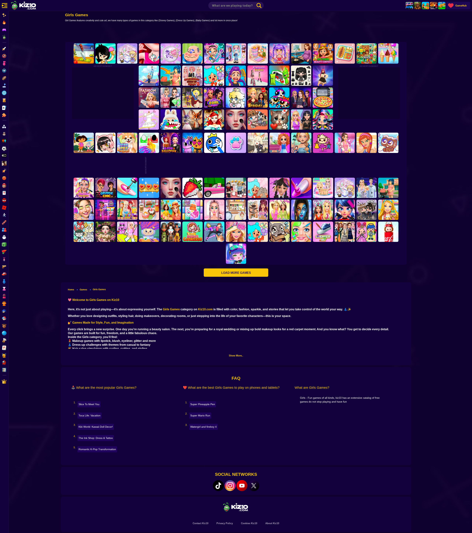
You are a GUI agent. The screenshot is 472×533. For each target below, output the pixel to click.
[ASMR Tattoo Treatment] (301, 143)
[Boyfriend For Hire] (301, 97)
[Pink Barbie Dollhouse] (214, 188)
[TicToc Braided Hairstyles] (214, 210)
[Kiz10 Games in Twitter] (253, 485)
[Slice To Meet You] (84, 53)
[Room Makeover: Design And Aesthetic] (258, 53)
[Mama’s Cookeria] (192, 232)
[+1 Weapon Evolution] (441, 5)
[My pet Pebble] (279, 232)
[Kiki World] (345, 188)
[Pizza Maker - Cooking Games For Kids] (323, 97)
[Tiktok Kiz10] (218, 485)
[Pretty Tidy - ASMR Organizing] (345, 53)
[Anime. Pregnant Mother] (388, 188)
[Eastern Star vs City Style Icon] (105, 232)
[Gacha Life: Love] (366, 210)
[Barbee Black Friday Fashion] (257, 97)
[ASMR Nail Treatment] (258, 210)
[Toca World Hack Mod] (258, 188)
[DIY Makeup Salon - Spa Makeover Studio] (301, 232)
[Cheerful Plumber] (236, 97)
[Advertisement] (236, 32)
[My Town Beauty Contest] (323, 53)
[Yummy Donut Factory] (149, 210)
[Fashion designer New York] (366, 143)
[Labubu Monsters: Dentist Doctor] (170, 119)
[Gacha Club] (236, 254)
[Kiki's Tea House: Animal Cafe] (258, 143)
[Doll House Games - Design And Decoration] (279, 143)
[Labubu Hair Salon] (149, 232)
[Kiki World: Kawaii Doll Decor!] (127, 53)
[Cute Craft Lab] (171, 53)
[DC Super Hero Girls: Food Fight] (192, 97)
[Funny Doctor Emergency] (192, 53)
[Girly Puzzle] (192, 210)
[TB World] (258, 232)
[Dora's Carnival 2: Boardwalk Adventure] (84, 143)
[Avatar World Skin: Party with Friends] (214, 53)
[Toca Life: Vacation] (105, 53)
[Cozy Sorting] (149, 188)
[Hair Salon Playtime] (236, 75)
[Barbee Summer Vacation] (171, 210)
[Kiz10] (29, 5)
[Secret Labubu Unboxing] (388, 232)
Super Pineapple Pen (202, 404)
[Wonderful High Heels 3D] (149, 75)
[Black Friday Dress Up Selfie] (192, 75)
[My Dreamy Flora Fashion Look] (323, 210)
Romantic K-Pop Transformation (97, 449)
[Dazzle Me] (236, 53)
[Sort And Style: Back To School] (345, 143)
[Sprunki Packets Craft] (279, 75)
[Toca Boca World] (214, 75)
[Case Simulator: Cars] (409, 5)
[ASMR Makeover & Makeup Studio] (236, 119)
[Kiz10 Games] (236, 507)
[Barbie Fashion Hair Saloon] (236, 232)
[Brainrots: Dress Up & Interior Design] (323, 143)
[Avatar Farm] (257, 119)
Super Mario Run (200, 415)
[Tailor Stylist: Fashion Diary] (149, 119)
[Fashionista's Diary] (105, 143)
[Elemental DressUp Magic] (171, 232)
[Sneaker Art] (323, 232)
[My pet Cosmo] (388, 143)
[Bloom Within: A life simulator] (301, 53)
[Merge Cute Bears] (84, 232)
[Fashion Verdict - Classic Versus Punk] (301, 119)
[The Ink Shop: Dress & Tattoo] (149, 53)
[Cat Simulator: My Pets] (236, 143)
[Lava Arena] (433, 5)
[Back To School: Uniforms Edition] (345, 232)
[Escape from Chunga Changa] (417, 5)
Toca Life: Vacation (89, 415)
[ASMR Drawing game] (214, 143)
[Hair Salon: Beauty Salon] (279, 188)
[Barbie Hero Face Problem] (84, 188)
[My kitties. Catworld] (192, 143)
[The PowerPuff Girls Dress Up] (279, 97)
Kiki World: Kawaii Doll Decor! (96, 426)
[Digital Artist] (192, 188)
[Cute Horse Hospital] (388, 210)
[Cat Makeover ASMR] (279, 119)
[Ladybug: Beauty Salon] (345, 210)
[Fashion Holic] (149, 97)
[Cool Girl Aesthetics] (84, 210)
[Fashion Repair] (127, 210)
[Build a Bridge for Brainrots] (425, 5)
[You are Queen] (149, 143)
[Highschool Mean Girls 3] (170, 97)
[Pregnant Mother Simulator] (170, 75)
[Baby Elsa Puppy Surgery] (323, 188)
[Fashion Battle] (257, 75)
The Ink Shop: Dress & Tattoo (96, 438)
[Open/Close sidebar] (4, 5)
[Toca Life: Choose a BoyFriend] (366, 232)
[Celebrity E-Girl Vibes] (214, 97)
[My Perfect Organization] (236, 210)
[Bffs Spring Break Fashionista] (279, 210)
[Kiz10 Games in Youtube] (241, 485)
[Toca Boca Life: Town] (366, 53)
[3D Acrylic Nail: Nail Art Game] (127, 188)
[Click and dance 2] (323, 75)
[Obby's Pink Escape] (127, 232)
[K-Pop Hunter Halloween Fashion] (171, 143)
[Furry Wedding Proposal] (192, 119)
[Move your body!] (214, 232)
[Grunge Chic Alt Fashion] (105, 188)
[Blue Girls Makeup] (301, 210)
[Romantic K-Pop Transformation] (279, 53)
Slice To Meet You (89, 404)
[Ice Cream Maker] (388, 53)
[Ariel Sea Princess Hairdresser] (214, 119)
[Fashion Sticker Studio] (301, 75)
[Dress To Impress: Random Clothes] (236, 188)
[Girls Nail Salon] (301, 188)
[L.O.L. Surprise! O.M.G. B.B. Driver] (105, 210)
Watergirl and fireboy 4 (203, 426)
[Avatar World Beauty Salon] (323, 119)
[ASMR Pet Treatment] (127, 143)
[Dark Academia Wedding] (366, 188)
